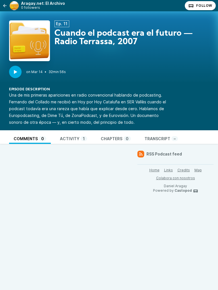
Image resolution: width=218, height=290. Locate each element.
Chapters (115, 138)
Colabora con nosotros (175, 178)
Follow (204, 5)
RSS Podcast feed (164, 154)
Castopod (183, 190)
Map (198, 170)
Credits (183, 170)
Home (154, 170)
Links (168, 170)
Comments (29, 138)
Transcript (160, 138)
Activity (72, 138)
